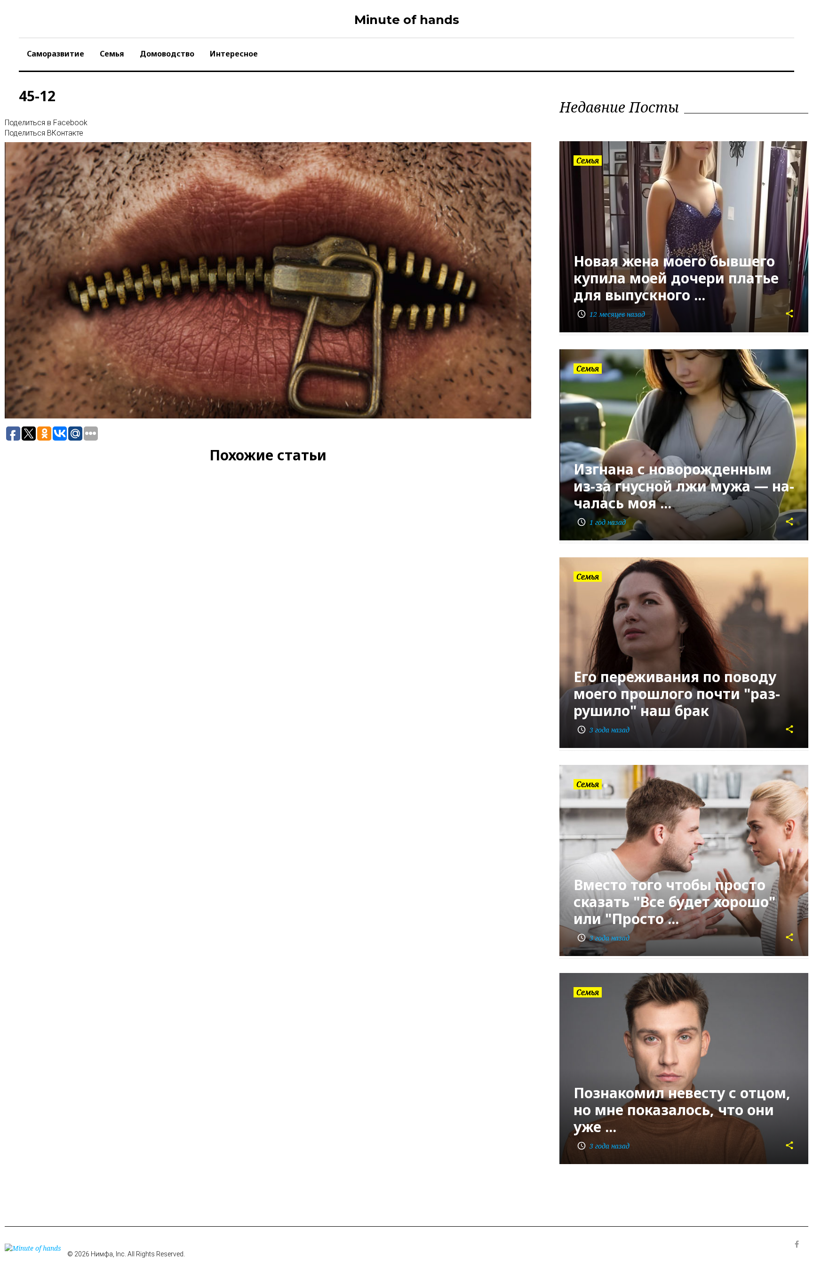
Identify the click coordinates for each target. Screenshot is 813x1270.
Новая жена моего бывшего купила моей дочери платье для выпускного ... (676, 278)
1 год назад (601, 522)
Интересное (234, 53)
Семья (112, 53)
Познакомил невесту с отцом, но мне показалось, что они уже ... (682, 1109)
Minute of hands (406, 19)
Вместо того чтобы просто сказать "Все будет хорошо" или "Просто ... (674, 901)
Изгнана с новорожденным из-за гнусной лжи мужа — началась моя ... (684, 486)
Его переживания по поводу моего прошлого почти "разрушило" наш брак (677, 693)
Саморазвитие (55, 53)
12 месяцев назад (611, 314)
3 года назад (603, 729)
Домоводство (167, 53)
